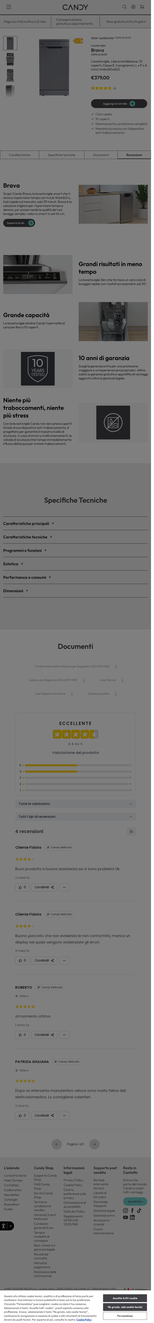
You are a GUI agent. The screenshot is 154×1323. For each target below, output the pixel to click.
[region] (75, 1306)
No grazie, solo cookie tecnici (125, 1307)
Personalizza (125, 1315)
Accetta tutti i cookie (125, 1298)
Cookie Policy (84, 1319)
